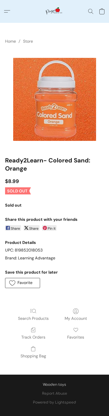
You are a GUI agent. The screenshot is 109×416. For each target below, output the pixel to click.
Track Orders (33, 337)
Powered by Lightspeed (54, 402)
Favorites (75, 337)
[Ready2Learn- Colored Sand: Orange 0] (54, 99)
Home (10, 41)
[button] (54, 11)
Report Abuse (54, 393)
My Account (76, 318)
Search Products (33, 318)
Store (28, 41)
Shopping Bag (33, 356)
